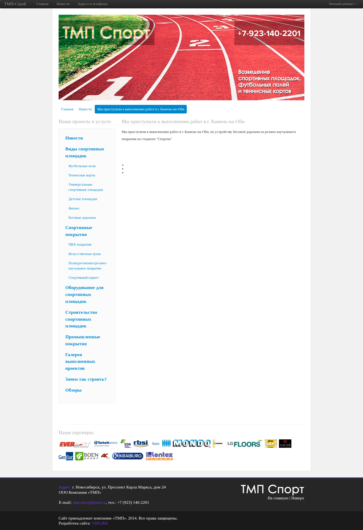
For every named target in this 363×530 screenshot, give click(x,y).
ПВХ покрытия (79, 244)
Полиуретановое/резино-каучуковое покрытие (87, 265)
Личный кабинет (342, 4)
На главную (278, 498)
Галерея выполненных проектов (80, 361)
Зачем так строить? (86, 379)
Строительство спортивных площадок (81, 319)
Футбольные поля (82, 166)
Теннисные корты (81, 175)
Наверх (297, 498)
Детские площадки (82, 199)
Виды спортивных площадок (84, 152)
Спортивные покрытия (78, 231)
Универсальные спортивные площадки (85, 187)
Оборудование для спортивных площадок (84, 294)
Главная (42, 4)
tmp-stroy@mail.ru (89, 502)
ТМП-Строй (15, 3)
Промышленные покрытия (82, 340)
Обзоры (73, 390)
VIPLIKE (100, 523)
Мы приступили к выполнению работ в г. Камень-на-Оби (140, 109)
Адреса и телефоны (92, 4)
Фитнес (74, 208)
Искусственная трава (84, 254)
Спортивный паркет (83, 278)
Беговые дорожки (82, 218)
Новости (63, 4)
